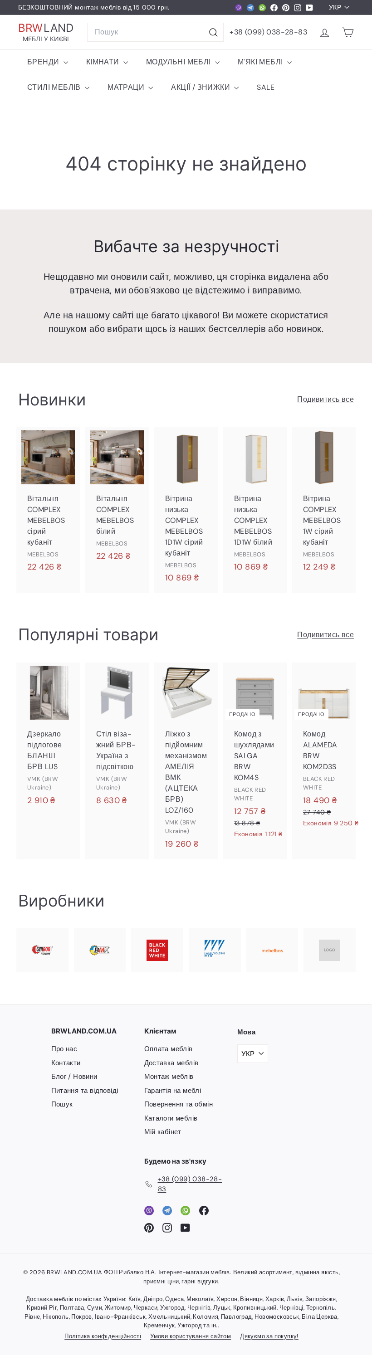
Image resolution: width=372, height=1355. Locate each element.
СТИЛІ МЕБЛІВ (55, 87)
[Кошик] (347, 32)
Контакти (66, 1062)
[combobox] (155, 32)
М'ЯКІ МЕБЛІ (261, 62)
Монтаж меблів (169, 1076)
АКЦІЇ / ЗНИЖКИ (201, 87)
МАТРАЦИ (127, 87)
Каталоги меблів (171, 1118)
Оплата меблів (168, 1048)
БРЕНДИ (44, 62)
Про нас (64, 1048)
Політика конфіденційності (102, 1336)
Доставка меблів (171, 1062)
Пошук (62, 1104)
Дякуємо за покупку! (269, 1336)
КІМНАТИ (103, 62)
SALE (265, 87)
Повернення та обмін (178, 1104)
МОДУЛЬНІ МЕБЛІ (179, 62)
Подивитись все (325, 399)
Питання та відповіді (84, 1090)
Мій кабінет (162, 1131)
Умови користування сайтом (190, 1336)
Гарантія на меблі (172, 1090)
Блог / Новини (74, 1076)
